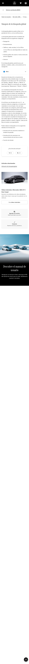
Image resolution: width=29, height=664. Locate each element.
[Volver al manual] (3, 10)
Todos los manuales (6, 17)
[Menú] (3, 3)
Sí (9, 153)
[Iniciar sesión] (26, 3)
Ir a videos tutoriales (14, 202)
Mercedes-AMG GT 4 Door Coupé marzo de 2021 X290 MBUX (17, 17)
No (18, 153)
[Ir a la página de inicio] (14, 3)
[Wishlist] (20, 3)
